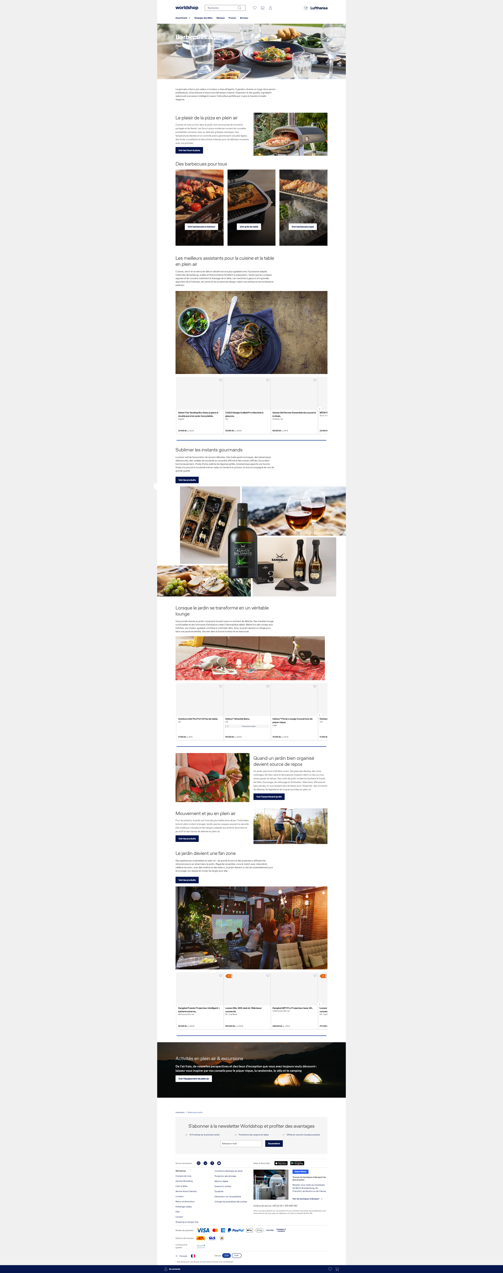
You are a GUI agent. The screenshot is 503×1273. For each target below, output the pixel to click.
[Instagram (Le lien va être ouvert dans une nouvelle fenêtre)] (198, 1163)
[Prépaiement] (281, 1230)
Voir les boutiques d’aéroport (305, 1198)
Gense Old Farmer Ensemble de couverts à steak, (294, 415)
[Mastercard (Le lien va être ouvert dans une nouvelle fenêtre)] (215, 1230)
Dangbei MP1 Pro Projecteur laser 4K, (292, 1009)
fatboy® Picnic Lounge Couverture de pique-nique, (292, 721)
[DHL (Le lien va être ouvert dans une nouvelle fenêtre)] (200, 1238)
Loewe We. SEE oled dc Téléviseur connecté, (243, 1011)
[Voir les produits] (290, 826)
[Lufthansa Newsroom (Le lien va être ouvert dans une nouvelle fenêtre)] (205, 1163)
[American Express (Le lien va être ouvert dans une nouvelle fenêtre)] (223, 1230)
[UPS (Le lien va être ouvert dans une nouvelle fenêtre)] (222, 1238)
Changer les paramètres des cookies (231, 1201)
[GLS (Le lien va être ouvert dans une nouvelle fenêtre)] (212, 1238)
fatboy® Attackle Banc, (237, 720)
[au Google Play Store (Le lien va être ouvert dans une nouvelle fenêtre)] (297, 1163)
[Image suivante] (220, 393)
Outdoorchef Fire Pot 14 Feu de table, (198, 720)
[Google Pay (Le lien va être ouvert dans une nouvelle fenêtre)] (259, 1230)
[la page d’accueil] (187, 8)
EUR (226, 1255)
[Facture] (270, 1230)
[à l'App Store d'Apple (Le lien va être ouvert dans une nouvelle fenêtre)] (281, 1163)
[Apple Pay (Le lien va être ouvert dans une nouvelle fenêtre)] (249, 1230)
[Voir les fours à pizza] (290, 134)
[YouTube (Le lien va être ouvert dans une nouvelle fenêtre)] (219, 1163)
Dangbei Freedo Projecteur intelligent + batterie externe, (199, 1011)
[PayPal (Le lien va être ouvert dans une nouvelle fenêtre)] (236, 1230)
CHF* (236, 1255)
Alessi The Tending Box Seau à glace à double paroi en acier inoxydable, (198, 415)
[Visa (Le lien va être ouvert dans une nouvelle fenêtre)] (202, 1230)
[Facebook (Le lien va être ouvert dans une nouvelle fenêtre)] (212, 1163)
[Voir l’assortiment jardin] (213, 777)
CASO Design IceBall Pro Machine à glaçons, (244, 415)
